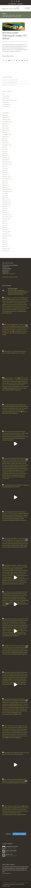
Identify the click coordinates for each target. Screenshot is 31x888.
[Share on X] (6, 60)
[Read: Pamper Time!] (3, 855)
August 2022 (5, 136)
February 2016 (6, 231)
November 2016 (6, 217)
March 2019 (5, 185)
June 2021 (5, 149)
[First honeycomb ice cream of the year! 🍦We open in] (15, 818)
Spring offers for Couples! (7, 79)
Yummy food (5, 106)
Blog (3, 94)
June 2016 (5, 223)
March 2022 (5, 143)
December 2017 (6, 202)
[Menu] (27, 8)
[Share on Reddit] (24, 60)
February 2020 (6, 176)
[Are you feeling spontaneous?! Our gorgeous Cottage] (15, 711)
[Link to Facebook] (14, 1)
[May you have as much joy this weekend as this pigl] (15, 792)
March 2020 (5, 174)
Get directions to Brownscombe (9, 277)
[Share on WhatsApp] (11, 60)
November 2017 (6, 204)
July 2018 (4, 193)
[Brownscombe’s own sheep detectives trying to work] (15, 363)
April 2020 (5, 172)
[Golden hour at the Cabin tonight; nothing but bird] (15, 444)
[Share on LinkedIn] (17, 60)
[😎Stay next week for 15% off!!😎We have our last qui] (15, 390)
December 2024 (6, 121)
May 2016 (5, 225)
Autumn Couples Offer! (6, 82)
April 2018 (5, 198)
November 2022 (6, 134)
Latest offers (6, 98)
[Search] (25, 8)
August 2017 (5, 206)
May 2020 (5, 170)
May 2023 (5, 132)
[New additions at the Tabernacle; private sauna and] (15, 765)
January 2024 (5, 130)
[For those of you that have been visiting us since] (15, 471)
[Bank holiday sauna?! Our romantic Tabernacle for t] (15, 685)
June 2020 (5, 168)
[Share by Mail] (27, 60)
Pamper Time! (4, 85)
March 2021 (5, 155)
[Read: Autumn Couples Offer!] (3, 851)
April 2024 (5, 126)
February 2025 (6, 119)
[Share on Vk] (22, 60)
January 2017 (5, 212)
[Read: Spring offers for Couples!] (3, 847)
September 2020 (7, 164)
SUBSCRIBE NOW (6, 873)
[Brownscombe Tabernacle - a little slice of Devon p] (15, 578)
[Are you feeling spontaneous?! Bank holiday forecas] (15, 524)
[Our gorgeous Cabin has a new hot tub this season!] (15, 658)
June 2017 (5, 208)
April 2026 (5, 115)
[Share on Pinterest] (14, 60)
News (4, 13)
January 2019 (5, 187)
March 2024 (5, 128)
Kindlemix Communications (9, 884)
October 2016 (6, 219)
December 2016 (6, 214)
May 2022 (5, 140)
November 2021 (6, 145)
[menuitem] (25, 8)
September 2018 (7, 191)
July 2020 (4, 166)
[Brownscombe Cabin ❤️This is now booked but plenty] (15, 551)
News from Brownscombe (21, 41)
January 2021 (5, 159)
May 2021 (5, 151)
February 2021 (6, 157)
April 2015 (5, 244)
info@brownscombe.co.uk (8, 273)
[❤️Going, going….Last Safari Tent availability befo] (15, 310)
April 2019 (5, 183)
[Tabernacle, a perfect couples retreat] (13, 26)
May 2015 (5, 242)
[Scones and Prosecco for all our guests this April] (15, 738)
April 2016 (5, 227)
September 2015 (7, 236)
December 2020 (6, 162)
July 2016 (4, 221)
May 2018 (5, 195)
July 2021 (4, 147)
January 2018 (5, 200)
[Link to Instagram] (16, 1)
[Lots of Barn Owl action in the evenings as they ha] (15, 417)
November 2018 (6, 189)
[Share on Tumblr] (19, 60)
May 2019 (5, 181)
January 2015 (5, 250)
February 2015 (6, 248)
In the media (12, 41)
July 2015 (4, 238)
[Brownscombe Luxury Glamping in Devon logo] (12, 8)
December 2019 (6, 178)
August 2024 (5, 123)
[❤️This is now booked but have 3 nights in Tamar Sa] (15, 337)
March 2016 (5, 229)
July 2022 (4, 138)
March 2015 (5, 246)
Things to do (5, 102)
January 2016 (5, 233)
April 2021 (5, 153)
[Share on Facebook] (3, 60)
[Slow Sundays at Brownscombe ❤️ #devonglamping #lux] (15, 497)
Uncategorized (6, 104)
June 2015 (5, 240)
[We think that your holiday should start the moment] (15, 631)
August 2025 (5, 117)
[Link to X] (12, 1)
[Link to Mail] (19, 1)
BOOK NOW (20, 3)
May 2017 (5, 210)
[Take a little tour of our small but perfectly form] (15, 604)
